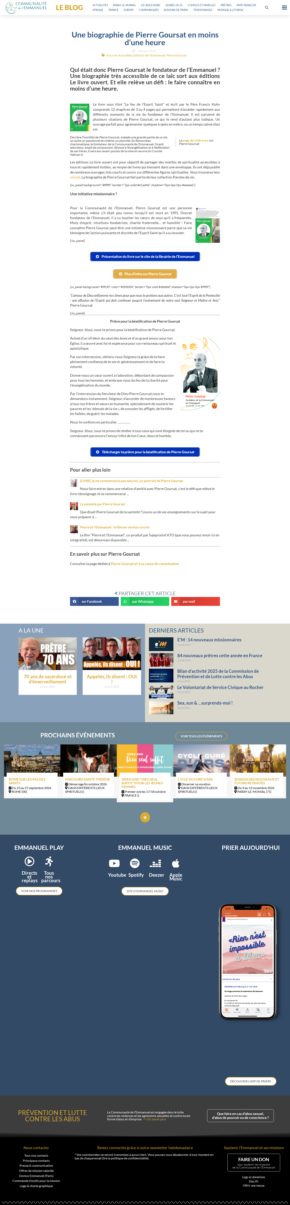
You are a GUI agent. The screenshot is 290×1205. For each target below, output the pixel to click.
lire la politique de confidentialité (125, 1158)
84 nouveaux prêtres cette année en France (219, 655)
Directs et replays (29, 876)
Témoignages (202, 9)
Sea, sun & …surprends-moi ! (205, 703)
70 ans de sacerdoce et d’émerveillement (48, 679)
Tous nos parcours (50, 876)
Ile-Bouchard (150, 5)
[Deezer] (155, 863)
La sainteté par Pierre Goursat (102, 504)
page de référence (196, 140)
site (75, 177)
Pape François (246, 5)
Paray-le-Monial (124, 5)
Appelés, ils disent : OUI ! (112, 679)
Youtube (117, 875)
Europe (129, 9)
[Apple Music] (176, 863)
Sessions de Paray (176, 9)
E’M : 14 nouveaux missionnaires (209, 639)
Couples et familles (201, 5)
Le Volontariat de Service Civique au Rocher (220, 687)
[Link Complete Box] (32, 771)
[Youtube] (114, 863)
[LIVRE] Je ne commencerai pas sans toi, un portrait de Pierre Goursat (131, 481)
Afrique (98, 9)
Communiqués (149, 9)
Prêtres (226, 5)
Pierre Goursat (176, 55)
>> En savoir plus (154, 1119)
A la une (111, 55)
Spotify (136, 875)
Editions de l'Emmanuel (149, 55)
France (114, 9)
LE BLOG (69, 7)
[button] (267, 7)
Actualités (100, 5)
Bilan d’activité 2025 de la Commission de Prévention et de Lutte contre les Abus (218, 673)
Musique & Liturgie (230, 9)
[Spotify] (135, 863)
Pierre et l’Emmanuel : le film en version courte (115, 527)
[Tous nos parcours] (49, 861)
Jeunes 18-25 (174, 5)
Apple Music (175, 876)
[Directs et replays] (29, 861)
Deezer (156, 875)
